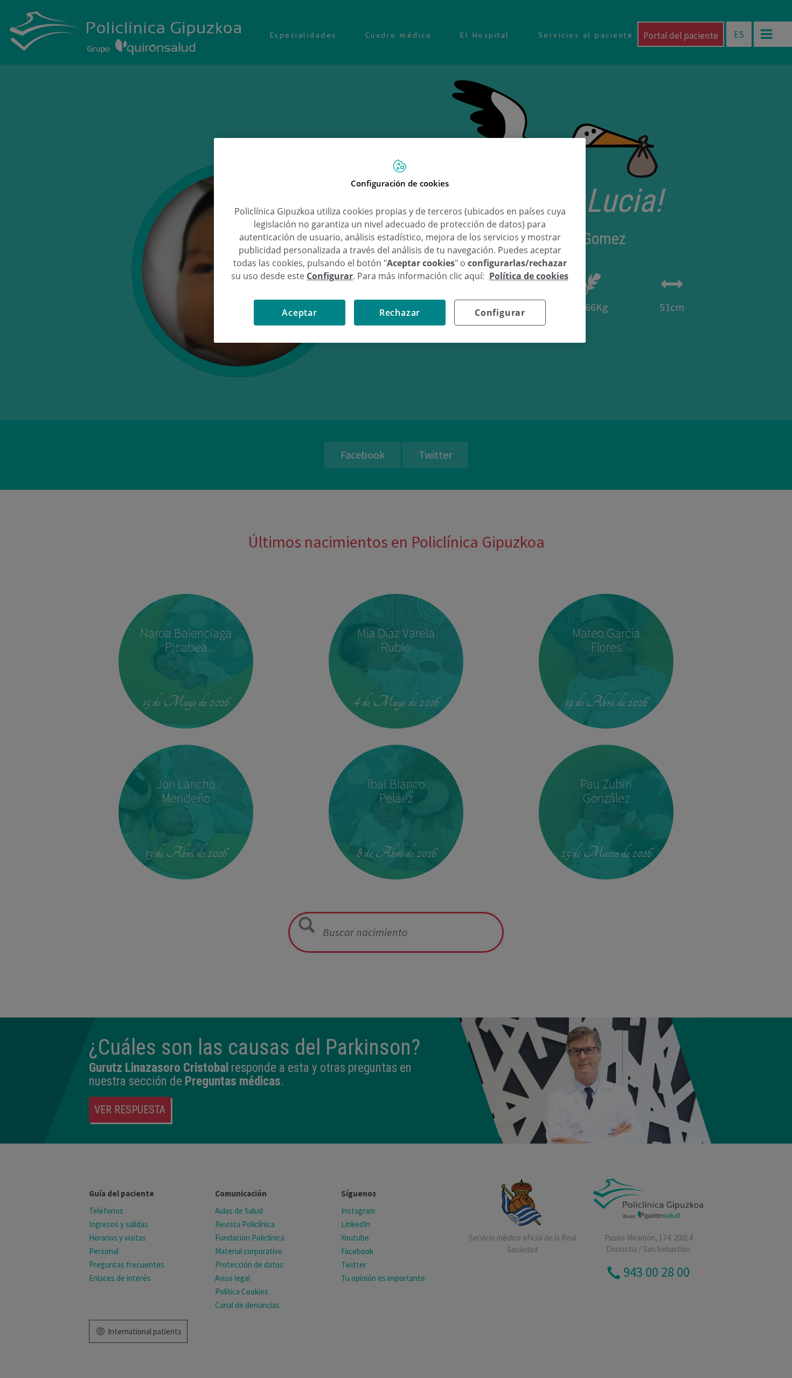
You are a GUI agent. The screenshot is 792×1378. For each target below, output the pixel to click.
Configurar (500, 312)
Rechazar (399, 312)
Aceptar (299, 312)
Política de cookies (528, 276)
